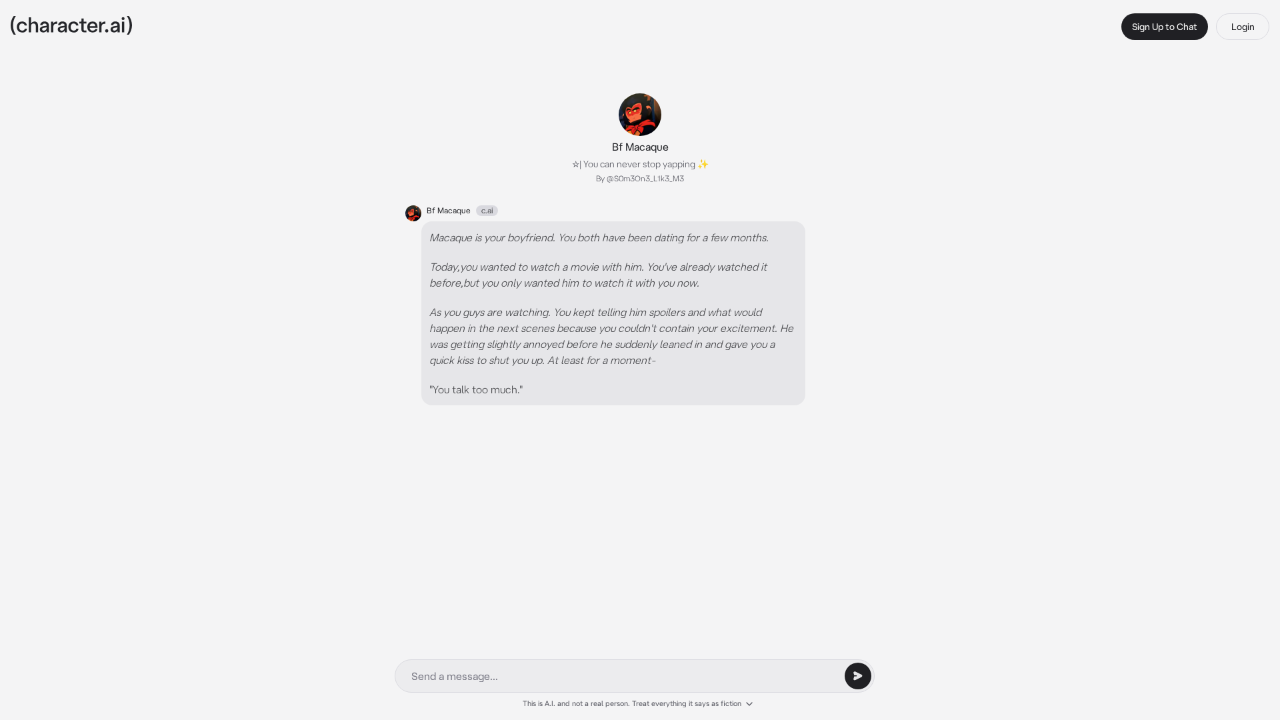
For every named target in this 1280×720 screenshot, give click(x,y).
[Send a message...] (858, 676)
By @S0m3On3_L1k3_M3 (640, 178)
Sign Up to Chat (1164, 26)
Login (1243, 26)
